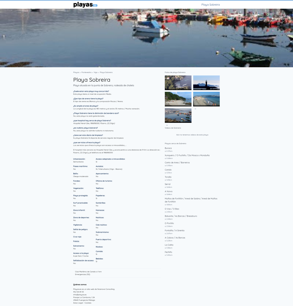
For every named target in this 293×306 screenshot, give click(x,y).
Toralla (168, 177)
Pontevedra (86, 72)
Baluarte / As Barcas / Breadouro (181, 216)
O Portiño (169, 223)
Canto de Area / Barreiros (177, 162)
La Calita (169, 245)
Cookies (88, 303)
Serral (167, 184)
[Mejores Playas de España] (85, 4)
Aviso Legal (78, 303)
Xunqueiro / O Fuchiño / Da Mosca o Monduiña (187, 155)
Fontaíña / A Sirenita (174, 230)
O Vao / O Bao (172, 209)
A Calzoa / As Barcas (175, 237)
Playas (76, 72)
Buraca (168, 148)
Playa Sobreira (106, 72)
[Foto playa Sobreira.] (178, 82)
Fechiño (168, 252)
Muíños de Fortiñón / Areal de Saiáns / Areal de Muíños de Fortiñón (191, 200)
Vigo (96, 72)
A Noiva (168, 191)
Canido (168, 169)
